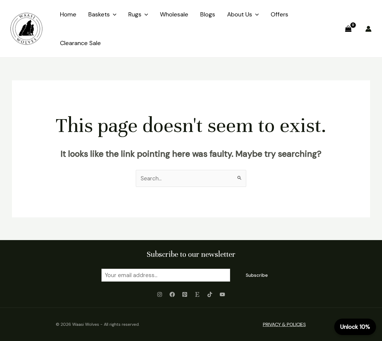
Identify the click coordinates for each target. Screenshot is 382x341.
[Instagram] (159, 294)
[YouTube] (222, 294)
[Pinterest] (184, 294)
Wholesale (174, 14)
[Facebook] (172, 294)
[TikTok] (209, 294)
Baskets (99, 14)
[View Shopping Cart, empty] (348, 28)
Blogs (207, 14)
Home (68, 14)
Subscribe (257, 275)
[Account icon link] (368, 29)
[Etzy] (197, 294)
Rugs (134, 14)
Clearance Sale (80, 43)
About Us (239, 14)
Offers (279, 14)
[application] (113, 14)
